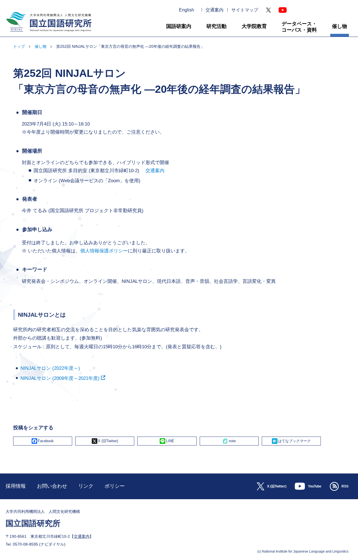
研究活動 (216, 26)
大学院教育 (254, 26)
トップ (19, 46)
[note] (229, 441)
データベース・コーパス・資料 (299, 27)
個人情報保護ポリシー (104, 251)
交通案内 (214, 10)
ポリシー (115, 486)
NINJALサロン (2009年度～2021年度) (60, 378)
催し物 (339, 26)
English (186, 10)
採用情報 (16, 486)
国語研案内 (178, 26)
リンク (85, 486)
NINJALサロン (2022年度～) (50, 368)
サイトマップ (244, 10)
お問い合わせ (52, 486)
